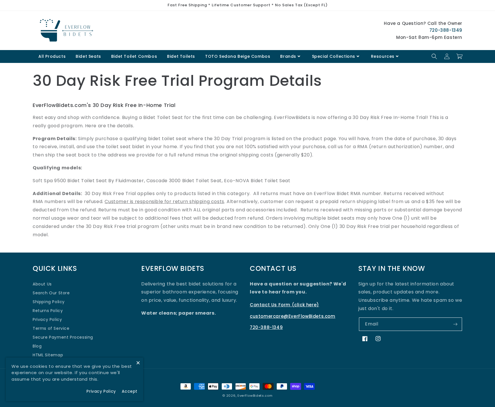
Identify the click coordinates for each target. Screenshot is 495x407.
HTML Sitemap (48, 355)
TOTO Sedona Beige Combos (237, 56)
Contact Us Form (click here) (284, 305)
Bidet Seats (88, 56)
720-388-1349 (445, 30)
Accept (130, 391)
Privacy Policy (47, 319)
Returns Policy (48, 310)
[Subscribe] (455, 324)
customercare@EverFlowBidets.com (292, 316)
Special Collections (333, 56)
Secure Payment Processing (63, 337)
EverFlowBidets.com (255, 395)
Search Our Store (51, 293)
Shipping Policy (49, 302)
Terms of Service (51, 328)
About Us (42, 284)
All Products (52, 56)
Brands (288, 56)
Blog (37, 346)
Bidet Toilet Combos (134, 56)
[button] (434, 56)
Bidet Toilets (181, 56)
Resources (382, 56)
